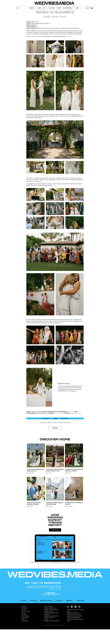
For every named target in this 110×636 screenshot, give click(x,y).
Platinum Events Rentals (76, 413)
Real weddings (47, 16)
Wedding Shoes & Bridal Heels (51, 620)
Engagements (25, 620)
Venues (39, 7)
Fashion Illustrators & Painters (75, 619)
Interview (24, 614)
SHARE (56, 427)
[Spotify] (92, 8)
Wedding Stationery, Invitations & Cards (75, 610)
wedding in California (53, 422)
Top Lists (24, 609)
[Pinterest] (72, 607)
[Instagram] (86, 8)
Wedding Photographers (73, 617)
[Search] (79, 607)
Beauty (23, 619)
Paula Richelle (70, 411)
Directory (31, 7)
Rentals (46, 619)
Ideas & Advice (25, 617)
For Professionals (67, 7)
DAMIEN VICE (62, 625)
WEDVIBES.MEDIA (55, 574)
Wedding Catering (48, 611)
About (77, 7)
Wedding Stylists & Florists (74, 614)
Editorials (24, 606)
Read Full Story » (32, 475)
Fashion (23, 612)
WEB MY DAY (56, 625)
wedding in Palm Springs (64, 422)
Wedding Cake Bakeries (50, 608)
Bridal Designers (48, 606)
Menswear (46, 614)
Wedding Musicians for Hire (51, 616)
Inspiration (24, 608)
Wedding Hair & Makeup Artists (74, 616)
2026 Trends (52, 7)
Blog (44, 7)
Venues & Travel (26, 611)
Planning (58, 7)
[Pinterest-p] (89, 8)
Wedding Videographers (73, 612)
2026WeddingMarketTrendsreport (55, 520)
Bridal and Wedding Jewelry (51, 612)
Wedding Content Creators (51, 609)
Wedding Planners (49, 617)
